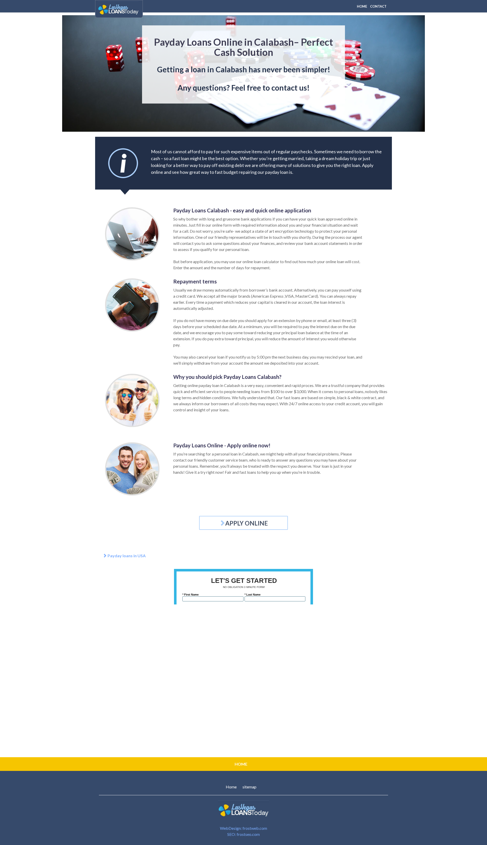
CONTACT (378, 6)
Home (231, 786)
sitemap (249, 786)
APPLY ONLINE (246, 523)
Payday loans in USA (126, 555)
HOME (362, 6)
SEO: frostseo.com (243, 834)
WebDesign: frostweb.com (243, 828)
